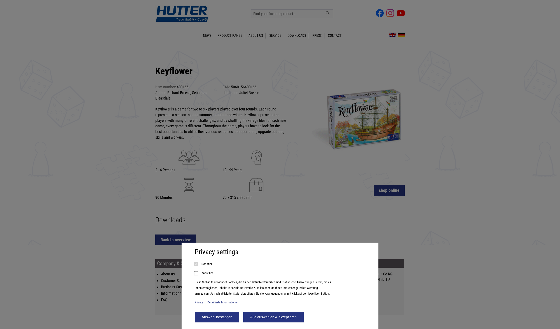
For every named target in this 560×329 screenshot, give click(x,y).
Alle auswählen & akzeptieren (273, 317)
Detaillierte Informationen (222, 302)
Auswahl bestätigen (217, 317)
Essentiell (206, 264)
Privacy (199, 302)
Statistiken (207, 273)
